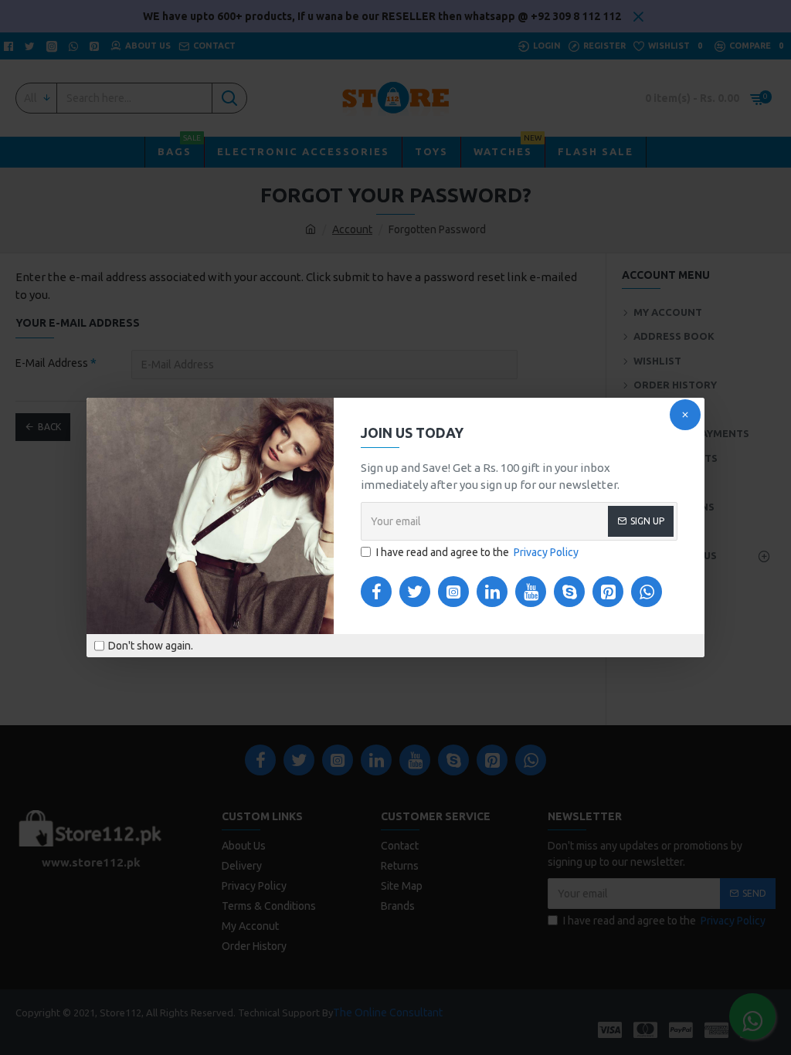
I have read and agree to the (477, 552)
